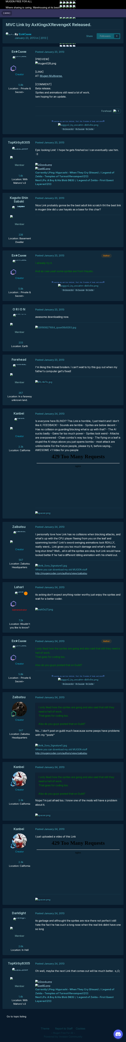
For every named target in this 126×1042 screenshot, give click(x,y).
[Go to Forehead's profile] (19, 371)
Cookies (80, 1028)
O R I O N (19, 309)
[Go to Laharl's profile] (19, 599)
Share (89, 36)
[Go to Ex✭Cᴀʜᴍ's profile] (9, 36)
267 (20, 392)
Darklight (19, 913)
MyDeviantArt (68, 129)
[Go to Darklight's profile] (19, 925)
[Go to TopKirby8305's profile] (19, 154)
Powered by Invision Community (63, 1036)
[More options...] (117, 52)
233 (20, 342)
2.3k (20, 446)
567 (20, 559)
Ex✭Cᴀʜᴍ (19, 52)
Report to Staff (64, 1028)
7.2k (20, 620)
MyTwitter (90, 129)
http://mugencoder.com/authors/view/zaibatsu (61, 573)
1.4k (20, 175)
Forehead (19, 360)
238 (20, 234)
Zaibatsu (19, 527)
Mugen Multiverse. (51, 76)
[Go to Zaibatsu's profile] (19, 538)
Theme (45, 1028)
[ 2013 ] (43, 38)
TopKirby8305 (19, 142)
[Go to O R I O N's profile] (19, 321)
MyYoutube (79, 129)
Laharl (19, 587)
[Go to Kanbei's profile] (19, 425)
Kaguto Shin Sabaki (19, 200)
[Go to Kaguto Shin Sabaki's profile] (19, 213)
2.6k (20, 946)
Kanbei (19, 413)
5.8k (20, 84)
